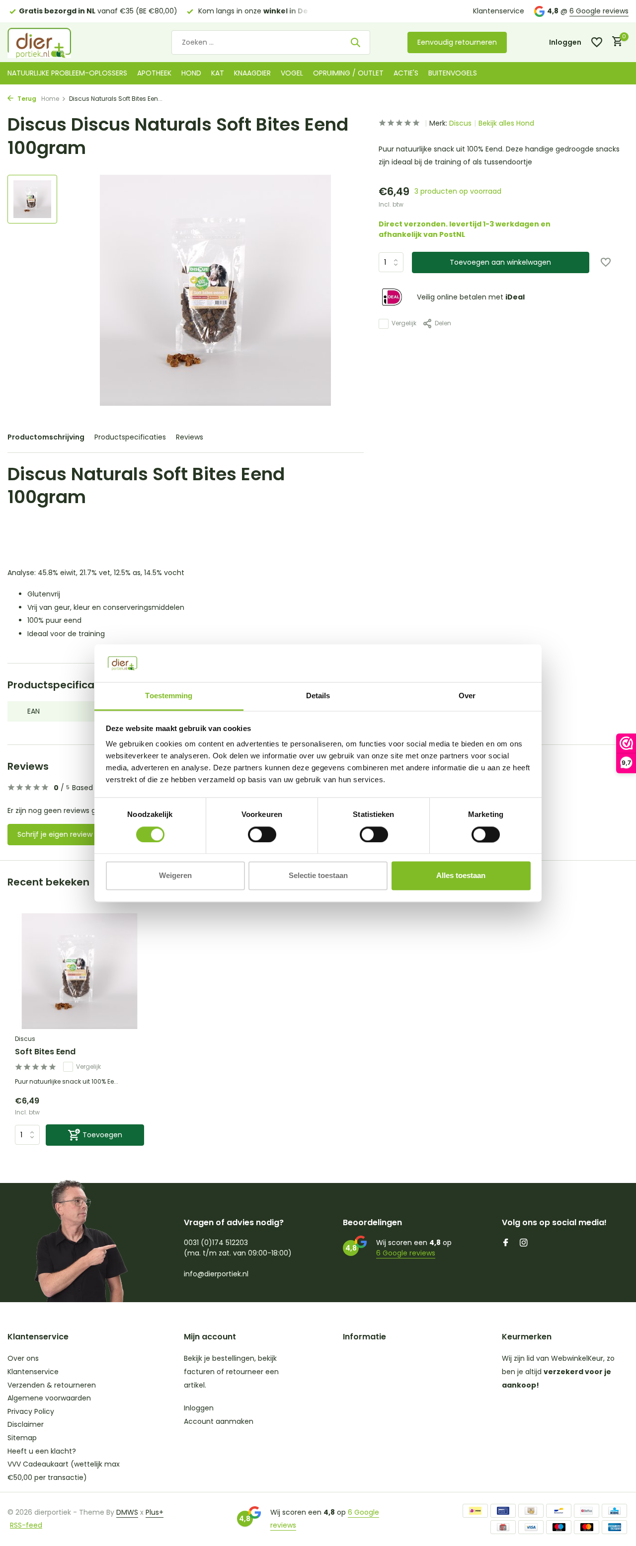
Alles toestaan (460, 876)
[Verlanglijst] (596, 42)
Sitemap (22, 1438)
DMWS (127, 1512)
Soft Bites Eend (45, 1052)
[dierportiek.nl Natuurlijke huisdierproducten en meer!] (52, 42)
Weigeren (175, 876)
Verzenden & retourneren (51, 1385)
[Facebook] (506, 1244)
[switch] (262, 834)
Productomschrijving (45, 437)
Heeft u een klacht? (41, 1451)
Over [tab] (467, 696)
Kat (217, 73)
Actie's (406, 73)
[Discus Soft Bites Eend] (79, 971)
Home (50, 98)
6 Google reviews (599, 11)
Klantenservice (498, 11)
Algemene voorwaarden (49, 1398)
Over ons (23, 1358)
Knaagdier (252, 73)
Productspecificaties (130, 437)
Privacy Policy (30, 1411)
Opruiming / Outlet (348, 73)
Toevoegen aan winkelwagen (500, 262)
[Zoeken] (355, 42)
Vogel (292, 73)
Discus (460, 123)
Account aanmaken (218, 1421)
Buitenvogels (452, 73)
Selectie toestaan (318, 876)
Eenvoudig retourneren (457, 42)
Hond (191, 73)
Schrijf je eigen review (54, 834)
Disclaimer (25, 1424)
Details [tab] (318, 696)
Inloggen (199, 1408)
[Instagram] (524, 1244)
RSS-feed (26, 1525)
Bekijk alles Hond (506, 123)
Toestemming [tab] (168, 696)
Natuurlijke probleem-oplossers (67, 73)
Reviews (189, 437)
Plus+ (154, 1512)
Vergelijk (404, 323)
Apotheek (154, 73)
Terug (26, 98)
